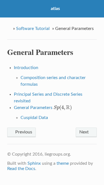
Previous (23, 132)
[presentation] (63, 107)
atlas (55, 8)
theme (63, 163)
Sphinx (34, 163)
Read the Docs (21, 168)
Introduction (26, 67)
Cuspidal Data (34, 117)
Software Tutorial (33, 28)
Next (84, 132)
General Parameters (43, 107)
